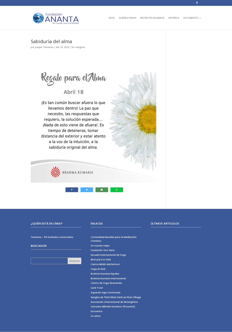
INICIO (112, 18)
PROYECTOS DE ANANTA (152, 18)
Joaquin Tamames (44, 47)
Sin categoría (78, 47)
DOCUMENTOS (190, 18)
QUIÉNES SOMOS (127, 18)
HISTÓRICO (173, 18)
